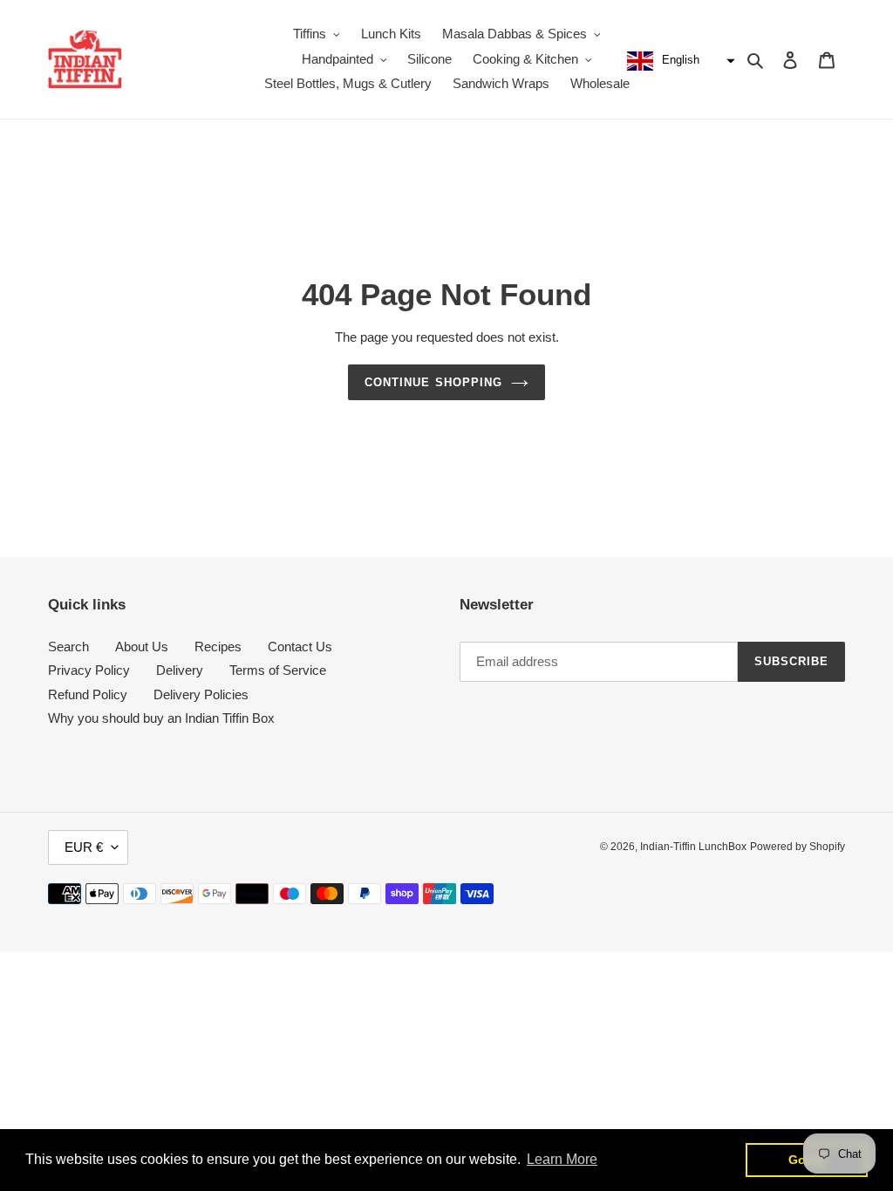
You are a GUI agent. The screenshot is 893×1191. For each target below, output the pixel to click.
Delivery (179, 670)
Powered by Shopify (797, 847)
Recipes (218, 646)
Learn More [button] (562, 1159)
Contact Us (300, 646)
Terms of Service (277, 670)
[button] (679, 61)
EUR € (84, 847)
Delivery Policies (201, 694)
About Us (141, 646)
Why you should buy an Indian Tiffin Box (161, 718)
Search (68, 646)
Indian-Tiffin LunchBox (693, 847)
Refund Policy (87, 694)
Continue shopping (433, 382)
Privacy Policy (89, 670)
